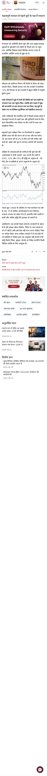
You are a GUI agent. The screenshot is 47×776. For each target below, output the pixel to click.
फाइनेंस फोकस (7, 9)
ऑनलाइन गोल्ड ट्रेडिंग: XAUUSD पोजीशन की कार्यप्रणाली (21, 373)
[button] (40, 769)
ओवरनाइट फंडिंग (9, 309)
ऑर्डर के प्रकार (36, 302)
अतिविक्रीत (7, 315)
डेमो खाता (7, 302)
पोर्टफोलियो (36, 315)
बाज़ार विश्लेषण (34, 9)
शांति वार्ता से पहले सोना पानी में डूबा (14, 263)
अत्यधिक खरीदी (21, 315)
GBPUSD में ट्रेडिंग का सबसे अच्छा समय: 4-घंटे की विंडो (13, 329)
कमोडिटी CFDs (20, 302)
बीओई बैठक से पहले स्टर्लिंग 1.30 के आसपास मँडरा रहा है (21, 270)
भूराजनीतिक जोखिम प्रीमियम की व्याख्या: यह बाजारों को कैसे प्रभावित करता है (23, 362)
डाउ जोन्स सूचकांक (26, 309)
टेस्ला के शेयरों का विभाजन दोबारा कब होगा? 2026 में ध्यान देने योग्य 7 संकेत (12, 343)
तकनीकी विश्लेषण (20, 9)
